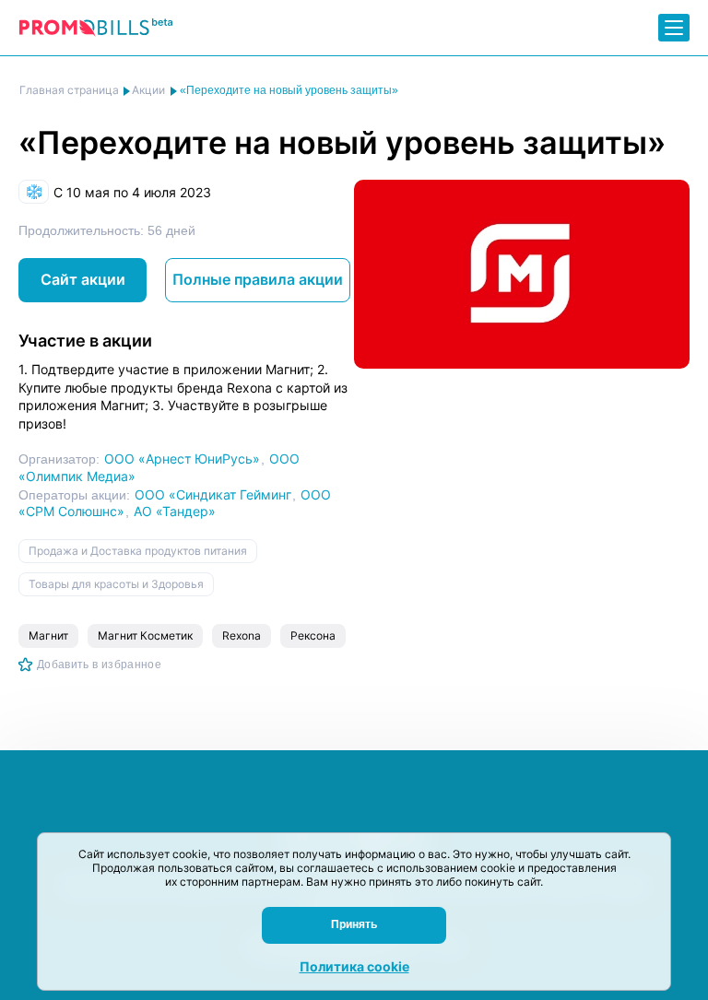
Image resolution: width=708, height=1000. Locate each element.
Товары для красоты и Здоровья (116, 584)
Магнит (48, 635)
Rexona (241, 635)
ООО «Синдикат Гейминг (213, 494)
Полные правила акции (257, 279)
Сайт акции (83, 279)
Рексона (313, 635)
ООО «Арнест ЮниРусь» (182, 458)
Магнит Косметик (145, 635)
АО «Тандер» (175, 511)
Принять (354, 924)
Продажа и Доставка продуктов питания (138, 551)
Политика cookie (354, 966)
